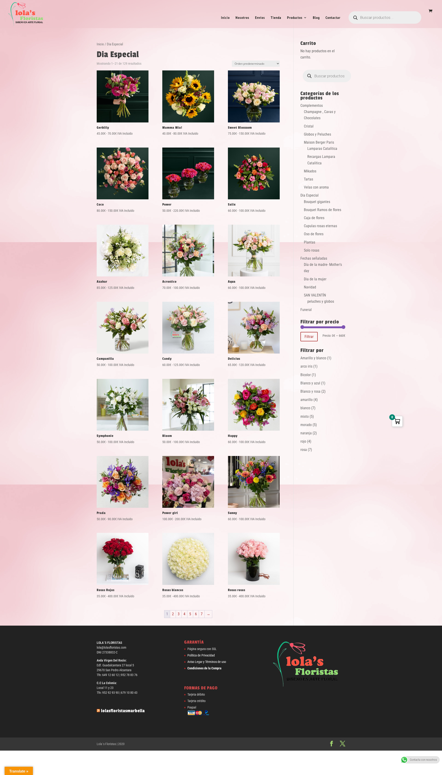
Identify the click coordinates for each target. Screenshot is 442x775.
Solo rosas (311, 250)
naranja (306, 433)
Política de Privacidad (201, 655)
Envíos (260, 18)
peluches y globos (320, 301)
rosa (303, 449)
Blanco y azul (310, 383)
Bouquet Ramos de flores (322, 210)
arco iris (306, 366)
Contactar (333, 18)
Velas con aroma (316, 187)
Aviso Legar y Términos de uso (206, 662)
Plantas (309, 242)
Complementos (311, 105)
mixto (304, 416)
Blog (316, 18)
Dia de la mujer (315, 279)
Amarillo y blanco (313, 358)
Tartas (308, 179)
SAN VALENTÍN (315, 295)
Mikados (310, 171)
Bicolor (305, 375)
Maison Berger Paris (319, 142)
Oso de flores (313, 234)
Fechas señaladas (313, 258)
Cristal (309, 126)
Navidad (310, 287)
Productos (294, 18)
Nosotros (242, 18)
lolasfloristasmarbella (123, 711)
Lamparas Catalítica (322, 148)
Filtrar (309, 336)
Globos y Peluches (317, 134)
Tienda (276, 18)
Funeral (306, 310)
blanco (305, 408)
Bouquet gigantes (317, 202)
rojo (303, 441)
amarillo (306, 400)
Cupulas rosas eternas (320, 226)
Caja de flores (314, 218)
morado (306, 425)
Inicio (225, 18)
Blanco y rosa (310, 391)
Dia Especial (309, 195)
